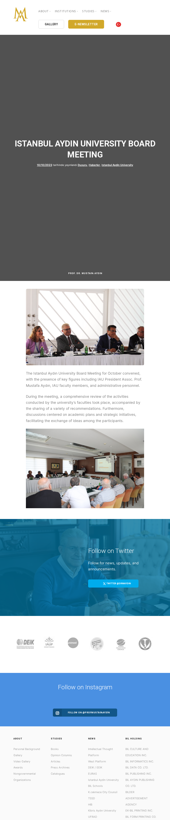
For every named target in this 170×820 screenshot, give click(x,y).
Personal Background (26, 749)
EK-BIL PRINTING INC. (139, 810)
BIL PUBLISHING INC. (138, 773)
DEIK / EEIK (95, 767)
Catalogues (58, 773)
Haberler (94, 165)
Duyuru (82, 165)
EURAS (92, 773)
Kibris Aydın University (102, 810)
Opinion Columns (61, 755)
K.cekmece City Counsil (102, 792)
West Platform (97, 761)
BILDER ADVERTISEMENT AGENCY (136, 798)
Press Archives (60, 767)
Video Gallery (21, 761)
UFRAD (92, 816)
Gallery (17, 755)
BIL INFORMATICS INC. (139, 761)
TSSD (91, 798)
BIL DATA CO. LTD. (136, 767)
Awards (18, 767)
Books (55, 749)
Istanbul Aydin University (117, 165)
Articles (55, 761)
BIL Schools (95, 785)
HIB (90, 804)
